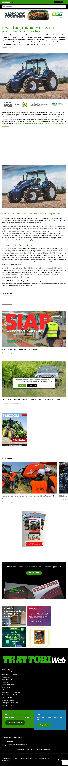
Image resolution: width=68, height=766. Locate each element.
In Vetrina (14, 353)
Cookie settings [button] (32, 385)
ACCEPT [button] (22, 385)
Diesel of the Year (7, 697)
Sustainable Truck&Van (9, 674)
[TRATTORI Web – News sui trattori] (7, 2)
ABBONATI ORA (34, 573)
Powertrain (5, 682)
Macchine (19, 403)
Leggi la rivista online (15, 722)
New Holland (7, 294)
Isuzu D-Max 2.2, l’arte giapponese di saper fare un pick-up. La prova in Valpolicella (32, 399)
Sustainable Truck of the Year (11, 692)
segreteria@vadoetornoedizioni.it (15, 745)
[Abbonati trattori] (39, 637)
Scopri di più (44, 725)
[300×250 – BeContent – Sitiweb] (39, 616)
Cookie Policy (30, 749)
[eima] (34, 104)
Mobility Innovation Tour (10, 703)
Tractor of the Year (8, 700)
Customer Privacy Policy (43, 749)
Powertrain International (9, 685)
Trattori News (18, 502)
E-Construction (6, 690)
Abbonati (58, 2)
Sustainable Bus (7, 679)
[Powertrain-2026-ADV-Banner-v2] (14, 616)
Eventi (13, 502)
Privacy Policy (21, 749)
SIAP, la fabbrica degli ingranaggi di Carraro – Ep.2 (20, 349)
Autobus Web (6, 677)
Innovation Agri (7, 705)
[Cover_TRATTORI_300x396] (34, 429)
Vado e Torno (6, 669)
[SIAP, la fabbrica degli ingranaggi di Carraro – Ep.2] (34, 329)
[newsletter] (14, 637)
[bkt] (34, 15)
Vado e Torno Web (8, 672)
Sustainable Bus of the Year (10, 695)
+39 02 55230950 (8, 741)
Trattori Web (6, 687)
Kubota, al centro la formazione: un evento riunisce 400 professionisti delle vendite (29, 497)
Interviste (19, 353)
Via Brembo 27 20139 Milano (12, 737)
